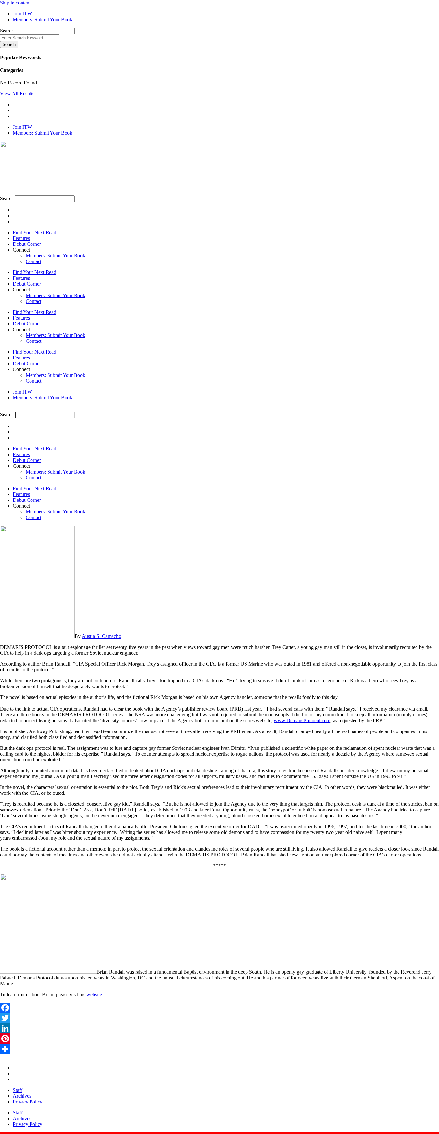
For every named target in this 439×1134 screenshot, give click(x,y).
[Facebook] (219, 1008)
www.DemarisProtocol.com (302, 720)
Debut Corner (27, 244)
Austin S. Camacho (101, 636)
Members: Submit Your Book (55, 255)
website (94, 994)
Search (7, 30)
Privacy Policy (27, 1101)
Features (21, 238)
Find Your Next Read (34, 232)
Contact (33, 261)
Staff (17, 1090)
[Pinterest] (219, 1038)
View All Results (17, 93)
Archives (22, 1096)
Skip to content (15, 2)
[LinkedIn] (219, 1028)
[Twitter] (219, 1018)
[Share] (219, 1049)
